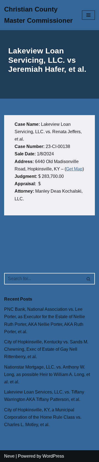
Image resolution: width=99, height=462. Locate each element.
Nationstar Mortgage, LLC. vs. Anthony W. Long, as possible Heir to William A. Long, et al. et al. (47, 374)
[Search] (88, 278)
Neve (9, 456)
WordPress (53, 456)
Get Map (74, 169)
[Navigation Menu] (88, 15)
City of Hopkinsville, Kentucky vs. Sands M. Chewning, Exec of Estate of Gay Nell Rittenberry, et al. (46, 349)
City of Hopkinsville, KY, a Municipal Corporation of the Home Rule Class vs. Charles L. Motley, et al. (42, 417)
